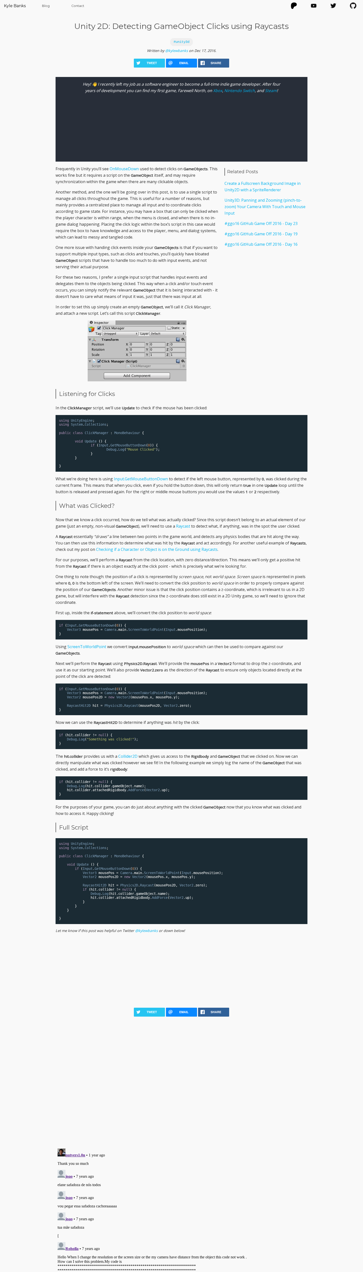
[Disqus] (181, 1080)
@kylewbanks (176, 50)
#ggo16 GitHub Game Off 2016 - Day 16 (261, 244)
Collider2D (128, 756)
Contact (77, 6)
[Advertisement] (265, 290)
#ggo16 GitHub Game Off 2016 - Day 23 (261, 223)
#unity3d (181, 42)
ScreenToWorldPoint (86, 646)
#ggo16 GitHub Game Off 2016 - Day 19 (261, 234)
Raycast (183, 526)
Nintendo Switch (239, 90)
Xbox (217, 90)
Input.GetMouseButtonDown (141, 479)
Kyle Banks (15, 5)
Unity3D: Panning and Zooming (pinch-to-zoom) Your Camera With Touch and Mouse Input (264, 206)
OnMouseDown (124, 168)
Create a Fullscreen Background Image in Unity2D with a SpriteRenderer (262, 187)
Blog (46, 6)
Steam (271, 90)
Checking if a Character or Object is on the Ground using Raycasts (157, 549)
